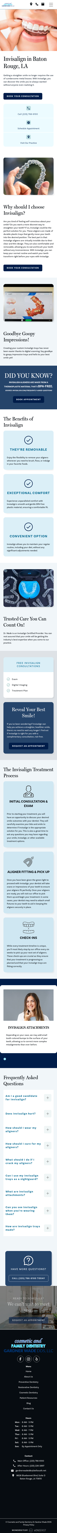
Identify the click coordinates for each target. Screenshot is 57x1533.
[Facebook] (20, 1359)
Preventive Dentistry (28, 1382)
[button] (51, 5)
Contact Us (28, 1408)
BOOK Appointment (28, 399)
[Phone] (37, 4)
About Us (28, 1376)
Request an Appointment (28, 746)
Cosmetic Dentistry (28, 1392)
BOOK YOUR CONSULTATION (23, 96)
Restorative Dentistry (28, 1387)
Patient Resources (28, 1398)
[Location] (31, 4)
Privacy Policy (28, 1525)
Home (28, 1371)
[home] (8, 5)
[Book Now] (43, 4)
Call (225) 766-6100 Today (28, 1278)
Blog (29, 1403)
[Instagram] (28, 1359)
